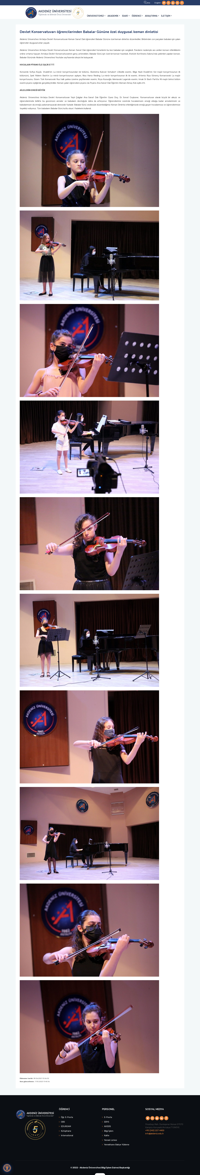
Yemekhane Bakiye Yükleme (116, 1144)
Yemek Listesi (110, 1140)
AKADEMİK (112, 16)
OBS (63, 1122)
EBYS (106, 1122)
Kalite (106, 1135)
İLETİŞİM (165, 16)
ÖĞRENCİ (136, 16)
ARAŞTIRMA (151, 16)
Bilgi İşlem (108, 1131)
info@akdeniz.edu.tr (154, 1133)
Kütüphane (66, 1131)
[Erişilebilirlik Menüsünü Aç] (7, 1168)
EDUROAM (66, 1126)
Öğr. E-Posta (67, 1117)
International (67, 1135)
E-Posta (108, 1117)
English (158, 3)
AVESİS (107, 1126)
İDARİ (125, 16)
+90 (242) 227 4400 (154, 1130)
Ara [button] (148, 3)
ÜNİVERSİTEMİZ (95, 16)
